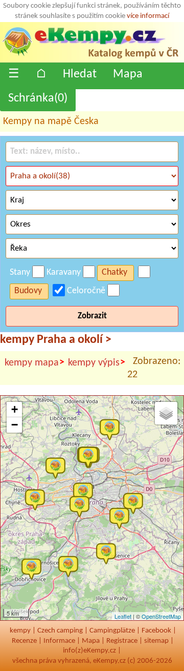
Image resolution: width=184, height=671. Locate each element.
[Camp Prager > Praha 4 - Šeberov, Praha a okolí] (121, 517)
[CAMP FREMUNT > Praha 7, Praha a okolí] (90, 456)
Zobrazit (92, 316)
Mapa (128, 74)
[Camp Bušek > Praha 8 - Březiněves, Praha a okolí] (112, 429)
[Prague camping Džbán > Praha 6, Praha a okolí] (57, 467)
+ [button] (14, 409)
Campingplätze (112, 631)
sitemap (156, 641)
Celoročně (86, 291)
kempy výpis (96, 362)
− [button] (14, 424)
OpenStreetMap (161, 616)
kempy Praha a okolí (55, 340)
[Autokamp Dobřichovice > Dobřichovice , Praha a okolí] (33, 568)
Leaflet (122, 616)
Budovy (28, 291)
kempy (20, 631)
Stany (20, 272)
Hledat (80, 74)
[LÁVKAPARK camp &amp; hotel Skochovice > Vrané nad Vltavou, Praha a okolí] (70, 566)
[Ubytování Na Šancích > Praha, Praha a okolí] (135, 503)
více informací (148, 16)
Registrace (121, 641)
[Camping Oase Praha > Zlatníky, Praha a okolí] (108, 553)
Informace (59, 641)
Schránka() (37, 98)
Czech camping (60, 631)
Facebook (156, 631)
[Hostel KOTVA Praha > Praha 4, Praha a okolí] (81, 506)
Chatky (114, 272)
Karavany (64, 272)
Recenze (24, 641)
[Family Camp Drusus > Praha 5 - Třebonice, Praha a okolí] (37, 499)
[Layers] (166, 413)
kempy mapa (34, 362)
